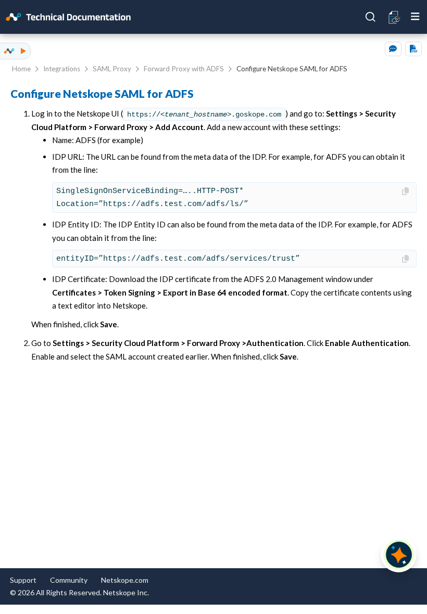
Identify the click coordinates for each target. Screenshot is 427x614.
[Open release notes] (395, 17)
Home (21, 69)
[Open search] (371, 17)
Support (23, 579)
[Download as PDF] (413, 49)
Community (68, 579)
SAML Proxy (112, 69)
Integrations (61, 69)
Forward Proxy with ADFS (184, 69)
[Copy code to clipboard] (406, 192)
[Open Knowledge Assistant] (399, 554)
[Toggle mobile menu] (415, 16)
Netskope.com (124, 579)
